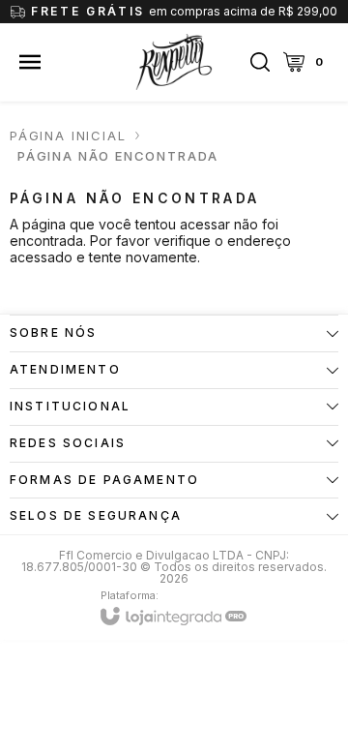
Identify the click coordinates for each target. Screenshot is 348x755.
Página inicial (68, 135)
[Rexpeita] (174, 62)
